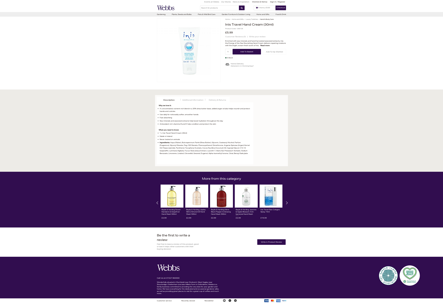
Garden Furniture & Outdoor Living (236, 14)
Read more (265, 45)
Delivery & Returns (217, 100)
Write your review (257, 37)
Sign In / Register (277, 2)
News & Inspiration (241, 2)
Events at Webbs (211, 2)
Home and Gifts (262, 14)
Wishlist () (259, 2)
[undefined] (188, 50)
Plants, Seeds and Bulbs (182, 14)
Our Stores (226, 2)
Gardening (161, 14)
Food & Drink (281, 14)
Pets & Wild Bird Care (206, 14)
